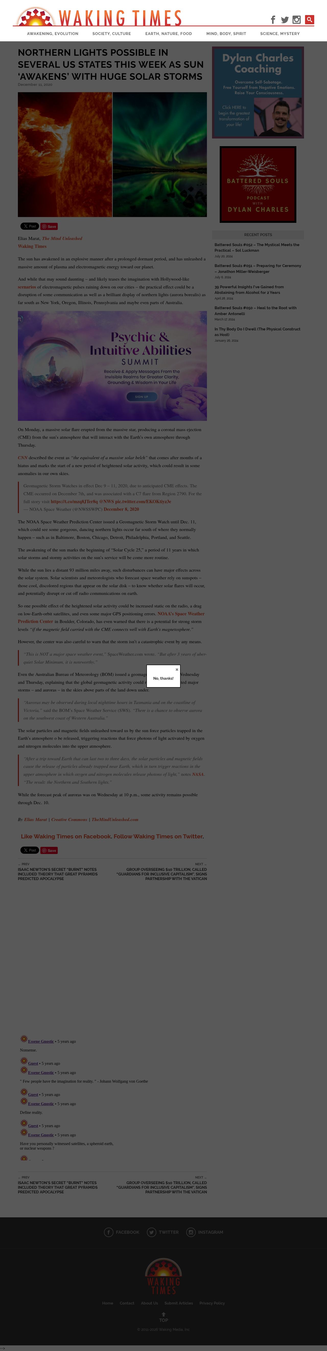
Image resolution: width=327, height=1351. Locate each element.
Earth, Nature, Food (168, 33)
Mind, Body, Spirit (226, 33)
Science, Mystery (280, 33)
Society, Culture (111, 33)
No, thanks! (163, 678)
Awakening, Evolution (52, 33)
